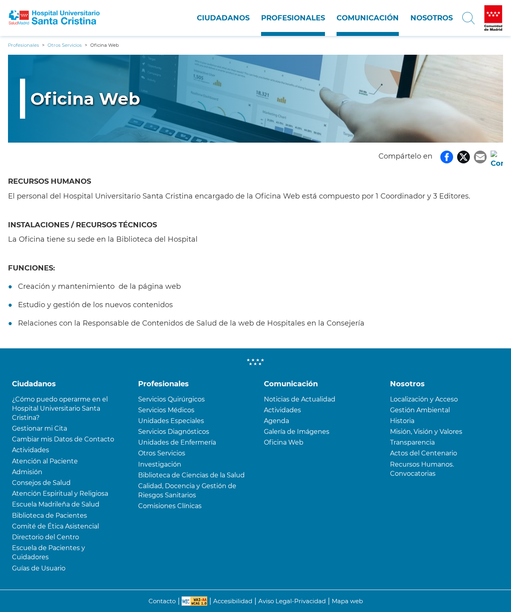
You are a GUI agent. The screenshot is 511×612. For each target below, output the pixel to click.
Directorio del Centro (45, 537)
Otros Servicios (161, 453)
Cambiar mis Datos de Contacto (63, 439)
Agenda (276, 421)
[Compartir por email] (480, 156)
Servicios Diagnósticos (173, 431)
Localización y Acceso (424, 399)
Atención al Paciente (45, 461)
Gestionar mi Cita (39, 428)
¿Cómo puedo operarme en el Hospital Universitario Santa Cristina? (60, 408)
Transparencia (412, 442)
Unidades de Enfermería (177, 442)
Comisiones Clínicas (170, 506)
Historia (402, 421)
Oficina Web (283, 442)
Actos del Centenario (423, 453)
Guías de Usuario (38, 568)
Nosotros (431, 18)
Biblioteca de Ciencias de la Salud (191, 475)
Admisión (27, 472)
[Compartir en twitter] (463, 156)
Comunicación (368, 18)
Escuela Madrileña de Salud (55, 504)
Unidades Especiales (171, 421)
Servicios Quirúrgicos (171, 399)
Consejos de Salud (41, 483)
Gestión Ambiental (420, 410)
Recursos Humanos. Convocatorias (422, 469)
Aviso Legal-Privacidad (292, 601)
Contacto (162, 601)
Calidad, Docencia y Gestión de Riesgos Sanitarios (187, 490)
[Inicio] (54, 18)
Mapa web (347, 601)
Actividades (30, 450)
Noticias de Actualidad (299, 399)
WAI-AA (194, 601)
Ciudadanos (223, 18)
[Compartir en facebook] (446, 156)
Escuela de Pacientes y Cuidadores (48, 552)
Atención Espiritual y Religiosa (60, 493)
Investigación (159, 464)
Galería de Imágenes (296, 431)
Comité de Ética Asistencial (55, 526)
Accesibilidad (232, 601)
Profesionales (293, 18)
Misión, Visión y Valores (426, 431)
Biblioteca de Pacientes (49, 515)
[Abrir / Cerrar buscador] (468, 18)
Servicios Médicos (166, 410)
